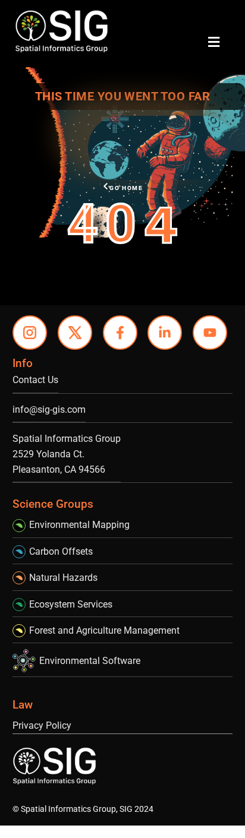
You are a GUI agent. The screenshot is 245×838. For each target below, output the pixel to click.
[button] (213, 42)
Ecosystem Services (70, 604)
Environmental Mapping (79, 524)
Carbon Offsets (61, 551)
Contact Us (35, 379)
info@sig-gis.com (49, 409)
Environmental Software (89, 660)
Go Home (126, 188)
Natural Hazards (63, 577)
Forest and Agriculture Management (104, 630)
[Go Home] (105, 186)
